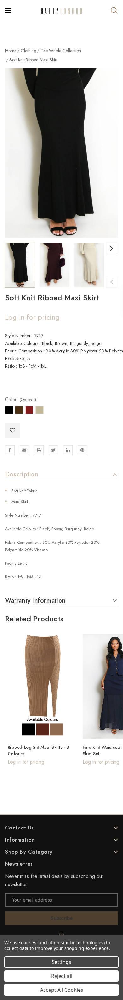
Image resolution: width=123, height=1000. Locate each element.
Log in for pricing (32, 317)
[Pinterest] (82, 450)
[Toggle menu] (9, 10)
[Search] (114, 10)
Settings (61, 962)
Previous (111, 282)
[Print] (39, 450)
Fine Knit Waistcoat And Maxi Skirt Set (49, 750)
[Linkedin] (68, 450)
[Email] (24, 450)
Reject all (61, 975)
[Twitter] (53, 450)
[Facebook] (10, 450)
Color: (20, 399)
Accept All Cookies (61, 989)
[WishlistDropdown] (12, 430)
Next (111, 248)
